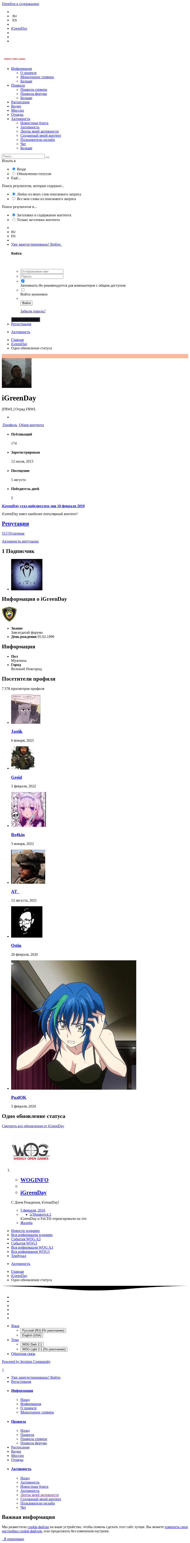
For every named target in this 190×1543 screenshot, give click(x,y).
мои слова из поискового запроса (46, 199)
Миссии (17, 110)
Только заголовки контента (38, 220)
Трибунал (18, 1256)
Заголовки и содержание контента (44, 215)
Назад (25, 1400)
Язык (15, 1326)
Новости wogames (25, 1231)
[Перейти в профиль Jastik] (25, 722)
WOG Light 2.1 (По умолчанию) (44, 1349)
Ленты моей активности (39, 131)
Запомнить (29, 285)
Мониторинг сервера (37, 77)
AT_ (15, 891)
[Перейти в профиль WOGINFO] (31, 1170)
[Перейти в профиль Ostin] (26, 936)
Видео (16, 106)
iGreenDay (33, 1192)
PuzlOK (18, 1097)
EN (15, 20)
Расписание (20, 102)
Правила (18, 85)
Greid (16, 777)
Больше (26, 81)
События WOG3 (24, 1243)
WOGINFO (34, 1180)
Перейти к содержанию (20, 4)
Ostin (16, 945)
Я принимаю (13, 1539)
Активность (20, 119)
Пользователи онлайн (37, 140)
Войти (26, 303)
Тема (15, 1340)
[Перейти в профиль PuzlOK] (73, 1088)
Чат (23, 144)
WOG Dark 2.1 (32, 1344)
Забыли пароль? (33, 311)
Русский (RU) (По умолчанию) (43, 1330)
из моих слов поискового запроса (49, 194)
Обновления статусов (34, 174)
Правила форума (33, 94)
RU (15, 16)
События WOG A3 (26, 1239)
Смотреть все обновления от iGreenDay (33, 1126)
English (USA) (31, 1335)
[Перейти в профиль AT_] (28, 882)
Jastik (16, 731)
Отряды (17, 115)
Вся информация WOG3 (30, 1252)
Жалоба (26, 1223)
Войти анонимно (34, 294)
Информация (21, 69)
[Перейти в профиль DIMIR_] (26, 589)
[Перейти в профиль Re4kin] (28, 826)
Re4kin (18, 834)
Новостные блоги (34, 123)
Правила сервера (33, 89)
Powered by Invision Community (26, 1362)
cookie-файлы (38, 1527)
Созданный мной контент (40, 135)
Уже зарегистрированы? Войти (36, 244)
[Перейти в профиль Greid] (22, 768)
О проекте (28, 73)
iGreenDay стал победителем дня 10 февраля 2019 (43, 506)
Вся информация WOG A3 (32, 1247)
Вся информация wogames (32, 1235)
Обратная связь (23, 1354)
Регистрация (21, 324)
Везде (21, 169)
